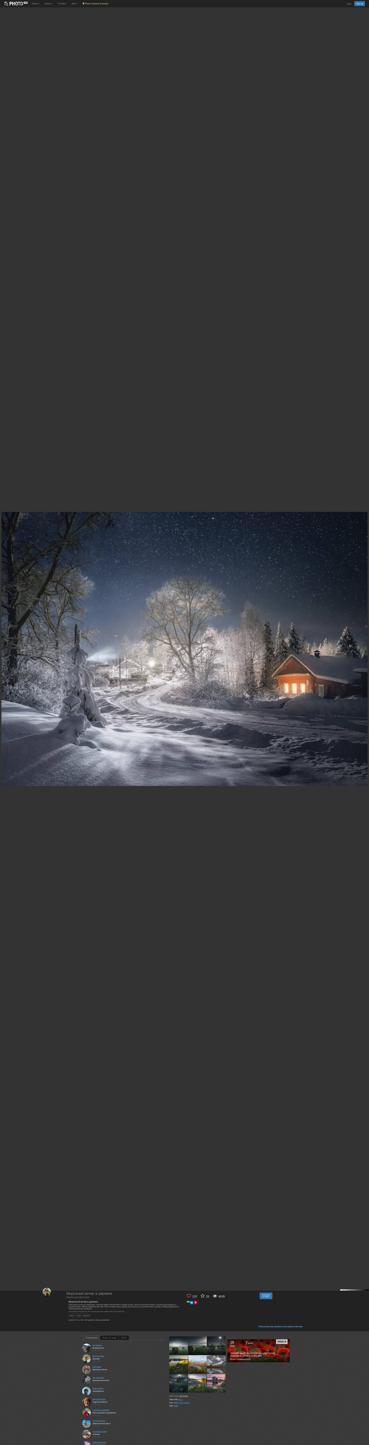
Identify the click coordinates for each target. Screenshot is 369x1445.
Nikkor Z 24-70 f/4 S (181, 1403)
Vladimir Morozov (99, 1442)
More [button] (74, 4)
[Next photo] (366, 626)
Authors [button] (48, 4)
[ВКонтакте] (191, 1302)
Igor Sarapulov (98, 1378)
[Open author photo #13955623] (178, 1346)
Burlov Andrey (98, 1388)
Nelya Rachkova (99, 1399)
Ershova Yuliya (98, 1356)
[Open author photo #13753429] (197, 1383)
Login (349, 4)
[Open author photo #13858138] (216, 1365)
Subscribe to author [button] (266, 1296)
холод (78, 1315)
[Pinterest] (195, 1302)
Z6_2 (180, 1400)
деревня (86, 1315)
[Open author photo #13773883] (178, 1383)
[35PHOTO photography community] (16, 3)
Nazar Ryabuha (99, 1421)
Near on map (109, 1337)
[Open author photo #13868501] (197, 1365)
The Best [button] (62, 4)
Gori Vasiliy (97, 1367)
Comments (92, 1337)
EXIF (124, 1337)
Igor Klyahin (97, 1345)
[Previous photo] (3, 626)
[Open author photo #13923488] (216, 1346)
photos (183, 1396)
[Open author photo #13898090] (178, 1365)
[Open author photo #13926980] (197, 1346)
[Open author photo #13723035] (216, 1383)
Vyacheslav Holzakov (101, 1410)
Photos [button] (35, 4)
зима (71, 1315)
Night (176, 1406)
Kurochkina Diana (100, 1432)
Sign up (359, 4)
